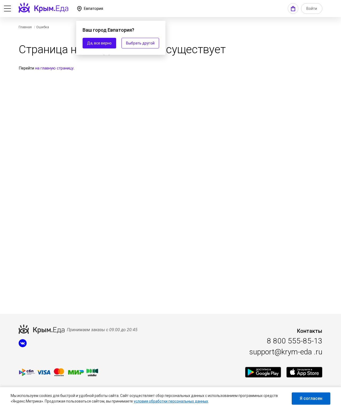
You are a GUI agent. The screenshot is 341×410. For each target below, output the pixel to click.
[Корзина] (293, 8)
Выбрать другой (140, 43)
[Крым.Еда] (263, 372)
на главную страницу (54, 68)
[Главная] (43, 7)
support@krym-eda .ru (285, 351)
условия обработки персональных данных (171, 401)
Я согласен (311, 398)
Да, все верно (99, 43)
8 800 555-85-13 (294, 341)
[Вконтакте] (23, 345)
